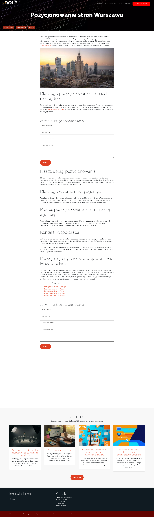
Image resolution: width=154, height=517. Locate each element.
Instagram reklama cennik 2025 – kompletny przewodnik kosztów (94, 452)
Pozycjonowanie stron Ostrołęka (55, 287)
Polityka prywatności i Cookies (43, 514)
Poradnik (13, 499)
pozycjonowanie (45, 45)
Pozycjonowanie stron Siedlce (54, 295)
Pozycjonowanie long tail (60, 450)
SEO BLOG (77, 477)
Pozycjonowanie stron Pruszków (55, 289)
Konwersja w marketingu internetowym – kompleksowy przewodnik (129, 452)
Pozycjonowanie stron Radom (54, 293)
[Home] (10, 3)
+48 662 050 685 (8, 27)
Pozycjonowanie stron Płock (54, 291)
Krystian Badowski (71, 514)
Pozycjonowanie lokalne (56, 109)
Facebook (31, 27)
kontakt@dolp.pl (21, 27)
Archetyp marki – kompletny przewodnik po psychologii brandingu (25, 453)
